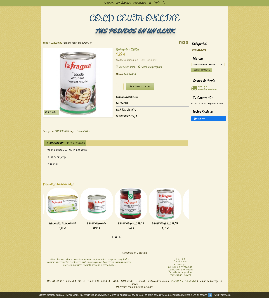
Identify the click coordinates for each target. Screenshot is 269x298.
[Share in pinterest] (187, 42)
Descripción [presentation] (56, 143)
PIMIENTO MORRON (96, 223)
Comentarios (83, 131)
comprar (111, 259)
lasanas (119, 262)
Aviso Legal (180, 264)
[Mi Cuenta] (150, 3)
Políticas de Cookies (180, 275)
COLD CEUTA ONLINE (134, 18)
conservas (52, 262)
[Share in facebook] (180, 42)
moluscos (77, 265)
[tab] (54, 143)
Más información (222, 294)
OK (210, 294)
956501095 (177, 281)
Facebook (200, 118)
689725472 (190, 281)
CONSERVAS (61, 131)
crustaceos (75, 262)
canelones (79, 259)
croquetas (64, 262)
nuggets (87, 265)
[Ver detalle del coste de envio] (194, 88)
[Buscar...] (164, 3)
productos (139, 2)
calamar (69, 259)
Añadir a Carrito (141, 86)
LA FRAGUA (130, 74)
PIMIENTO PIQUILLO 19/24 (131, 223)
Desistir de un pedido (180, 272)
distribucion (88, 262)
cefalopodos (99, 259)
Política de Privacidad (180, 266)
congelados (123, 259)
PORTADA (108, 2)
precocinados (108, 265)
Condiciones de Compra (180, 269)
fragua (98, 262)
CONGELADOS (199, 49)
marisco (67, 265)
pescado (96, 265)
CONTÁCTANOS (123, 2)
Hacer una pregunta (151, 67)
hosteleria (108, 262)
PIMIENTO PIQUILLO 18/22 (165, 223)
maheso (127, 262)
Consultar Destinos (207, 89)
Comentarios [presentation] (77, 143)
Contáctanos (180, 261)
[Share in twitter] (183, 42)
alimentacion (57, 259)
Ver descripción (127, 67)
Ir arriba (180, 258)
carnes (88, 259)
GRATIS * (202, 86)
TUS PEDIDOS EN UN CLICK (134, 31)
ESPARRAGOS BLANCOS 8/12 (62, 223)
